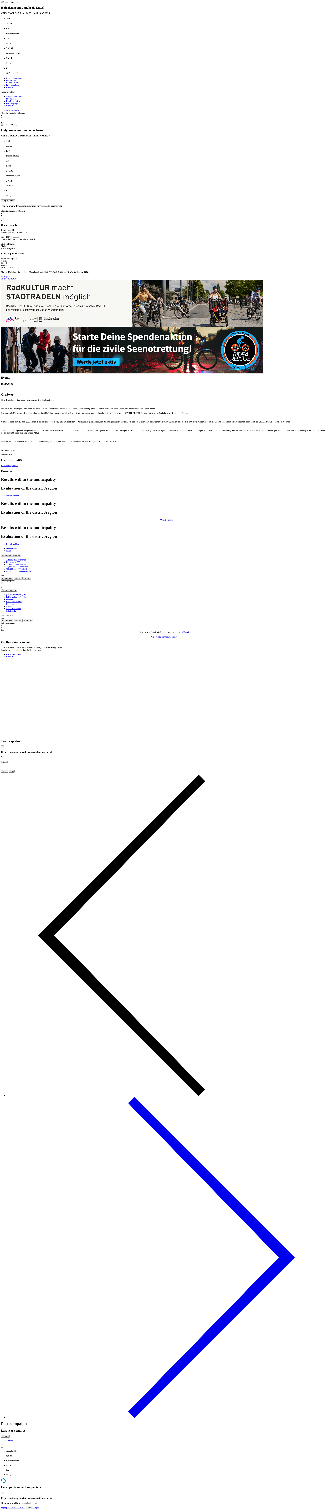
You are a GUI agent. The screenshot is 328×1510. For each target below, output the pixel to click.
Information (11, 80)
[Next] (166, 1417)
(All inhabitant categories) (16, 595)
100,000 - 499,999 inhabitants (18, 569)
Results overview (13, 83)
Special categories (9, 590)
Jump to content (8, 92)
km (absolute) (7, 578)
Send (12, 771)
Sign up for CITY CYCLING (13, 1507)
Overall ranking (12, 496)
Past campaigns (12, 85)
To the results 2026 (8, 279)
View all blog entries (9, 465)
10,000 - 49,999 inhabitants (17, 564)
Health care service (14, 602)
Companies (10, 606)
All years (5, 1436)
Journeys (18, 578)
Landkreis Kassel (182, 632)
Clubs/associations (13, 608)
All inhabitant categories (11, 555)
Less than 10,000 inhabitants (17, 562)
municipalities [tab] (11, 548)
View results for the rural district (164, 637)
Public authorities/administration (19, 597)
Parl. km (27, 578)
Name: (3, 757)
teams (8, 551)
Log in (36, 1507)
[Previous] (166, 1095)
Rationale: (5, 762)
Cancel (4, 771)
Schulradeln (11, 611)
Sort (2, 576)
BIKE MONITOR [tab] (13, 654)
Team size (28, 620)
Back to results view (11, 111)
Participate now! (7, 276)
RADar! (9, 87)
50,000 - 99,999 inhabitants (17, 567)
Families (9, 599)
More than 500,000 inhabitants (18, 571)
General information (14, 78)
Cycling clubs (11, 604)
